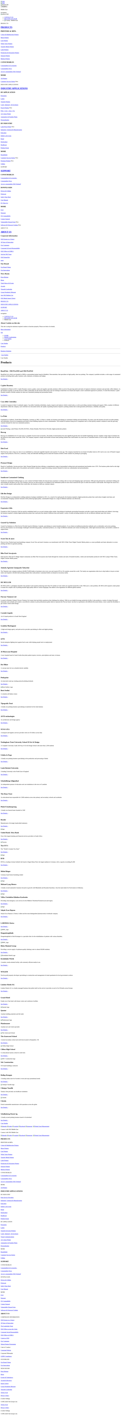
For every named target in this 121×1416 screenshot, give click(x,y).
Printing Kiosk (5, 148)
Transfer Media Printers (7, 46)
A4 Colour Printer (6, 114)
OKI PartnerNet (5, 257)
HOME (6, 335)
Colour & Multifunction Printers (10, 34)
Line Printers (4, 40)
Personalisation (5, 120)
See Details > (4, 379)
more (2, 260)
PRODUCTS (6, 27)
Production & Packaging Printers (10, 52)
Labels (2, 99)
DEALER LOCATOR (10, 19)
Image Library (5, 1383)
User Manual (4, 200)
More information (6, 329)
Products (3, 346)
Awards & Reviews (6, 1380)
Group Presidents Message (8, 1386)
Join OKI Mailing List (7, 295)
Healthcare (4, 145)
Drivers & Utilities (6, 191)
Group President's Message (8, 292)
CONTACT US (8, 17)
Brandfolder (4, 155)
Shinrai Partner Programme (8, 1344)
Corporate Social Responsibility (9, 1332)
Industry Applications (10, 337)
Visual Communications (7, 1237)
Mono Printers (5, 37)
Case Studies (7, 339)
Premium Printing (6, 161)
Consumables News (6, 68)
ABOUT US (6, 232)
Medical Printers (5, 59)
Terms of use (4, 1392)
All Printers (4, 78)
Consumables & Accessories (9, 65)
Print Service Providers (7, 1197)
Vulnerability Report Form (8, 222)
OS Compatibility (6, 216)
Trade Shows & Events (7, 283)
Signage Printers (5, 56)
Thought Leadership (6, 289)
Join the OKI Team (6, 254)
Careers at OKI (5, 1338)
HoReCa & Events (6, 136)
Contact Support (5, 219)
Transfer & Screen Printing (8, 1231)
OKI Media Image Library (8, 298)
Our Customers (5, 245)
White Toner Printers (6, 43)
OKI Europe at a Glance (7, 239)
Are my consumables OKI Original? (11, 71)
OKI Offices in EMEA (7, 251)
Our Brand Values (6, 267)
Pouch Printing (5, 108)
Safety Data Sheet (6, 197)
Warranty (3, 213)
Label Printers (5, 49)
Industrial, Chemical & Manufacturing (11, 130)
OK (2, 332)
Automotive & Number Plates (9, 117)
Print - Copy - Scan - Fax (8, 111)
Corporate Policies (6, 1350)
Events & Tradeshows (7, 1377)
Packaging (4, 95)
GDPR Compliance (6, 1356)
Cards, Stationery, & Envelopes (9, 105)
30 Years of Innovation (7, 242)
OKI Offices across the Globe (9, 1329)
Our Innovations (5, 270)
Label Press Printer (6, 127)
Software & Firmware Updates (9, 225)
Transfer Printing (5, 102)
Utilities (3, 164)
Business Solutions (6, 351)
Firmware (3, 194)
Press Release (4, 277)
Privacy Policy (5, 1395)
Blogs (2, 280)
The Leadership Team (7, 1326)
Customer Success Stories (8, 81)
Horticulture (4, 142)
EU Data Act (4, 203)
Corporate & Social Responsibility (10, 248)
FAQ (2, 210)
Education (3, 133)
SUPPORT (6, 171)
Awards (3, 286)
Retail (2, 139)
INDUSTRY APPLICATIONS (14, 88)
